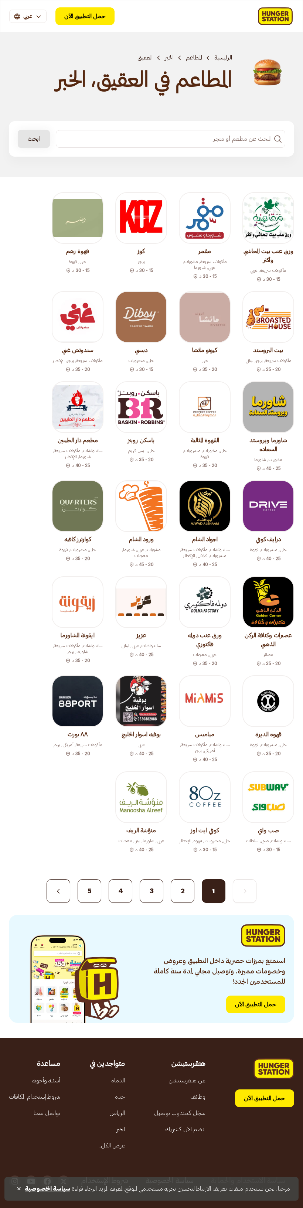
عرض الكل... (111, 1146)
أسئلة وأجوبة (46, 1081)
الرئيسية (223, 58)
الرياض (117, 1113)
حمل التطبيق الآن (85, 16)
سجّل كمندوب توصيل (179, 1113)
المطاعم (194, 58)
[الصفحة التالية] (58, 891)
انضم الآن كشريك (185, 1129)
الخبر (169, 58)
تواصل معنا (47, 1113)
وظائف (197, 1097)
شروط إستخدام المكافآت (34, 1097)
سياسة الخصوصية (47, 1189)
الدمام (117, 1081)
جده (120, 1097)
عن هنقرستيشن (186, 1081)
